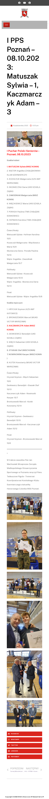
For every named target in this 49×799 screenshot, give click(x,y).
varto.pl (41, 797)
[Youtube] (24, 3)
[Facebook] (19, 3)
